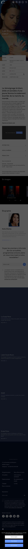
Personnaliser (14, 545)
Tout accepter (14, 536)
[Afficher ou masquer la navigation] (26, 2)
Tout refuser (14, 541)
